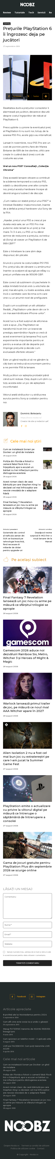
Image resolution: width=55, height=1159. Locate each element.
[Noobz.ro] (27, 4)
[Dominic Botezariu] (10, 420)
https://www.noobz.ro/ (30, 418)
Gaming (7, 24)
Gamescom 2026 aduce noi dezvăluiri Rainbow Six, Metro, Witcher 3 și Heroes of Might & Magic (25, 656)
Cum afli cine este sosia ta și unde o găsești (25, 1022)
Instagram (41, 996)
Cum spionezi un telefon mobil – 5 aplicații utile (27, 1039)
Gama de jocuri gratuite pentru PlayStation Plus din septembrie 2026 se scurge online (27, 866)
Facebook (21, 996)
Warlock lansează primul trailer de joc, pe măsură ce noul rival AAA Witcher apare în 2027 (26, 707)
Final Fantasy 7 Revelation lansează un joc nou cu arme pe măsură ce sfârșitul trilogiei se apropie (20, 506)
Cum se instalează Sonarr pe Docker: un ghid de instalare (19, 451)
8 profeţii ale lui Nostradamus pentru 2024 (25, 1014)
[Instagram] (26, 425)
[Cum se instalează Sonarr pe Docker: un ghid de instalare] (47, 452)
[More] (46, 96)
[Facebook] (21, 425)
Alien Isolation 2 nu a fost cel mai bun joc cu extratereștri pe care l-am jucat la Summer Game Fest (26, 758)
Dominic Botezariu (30, 413)
